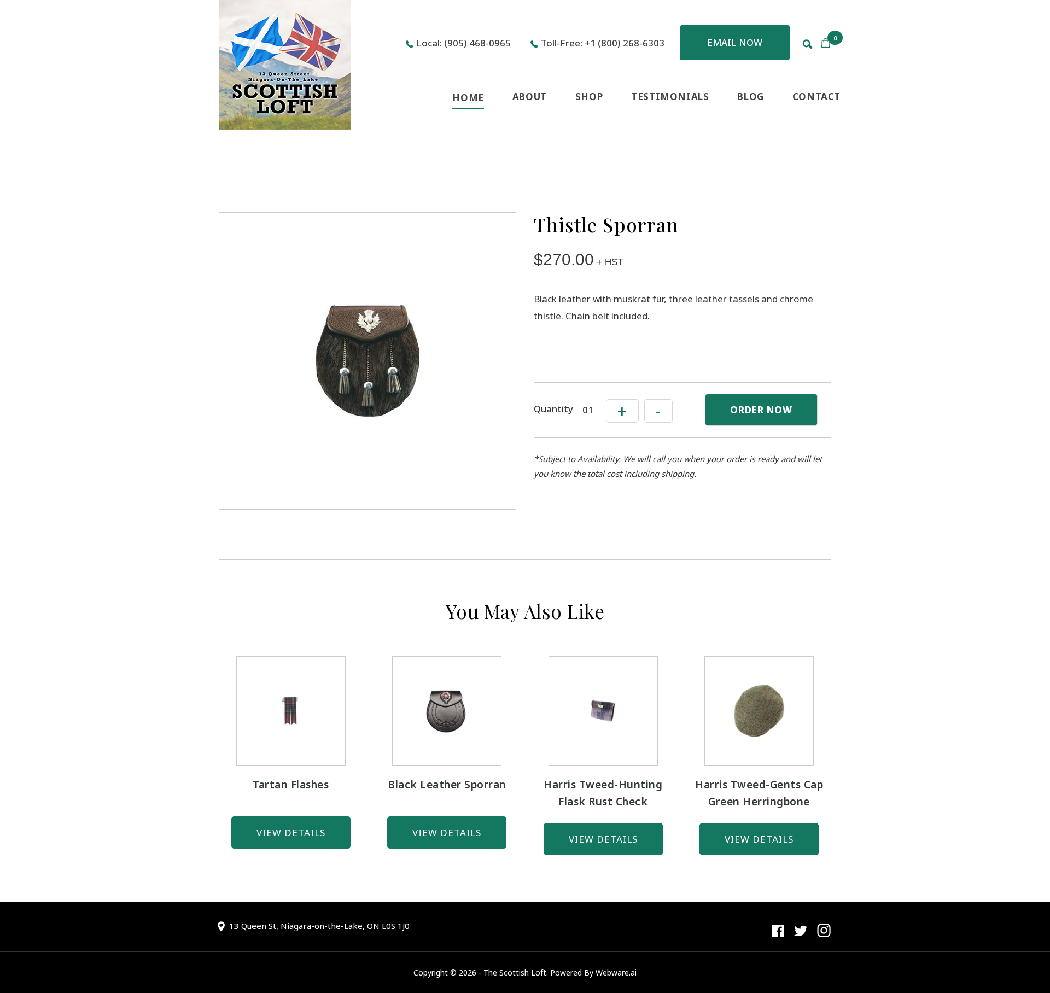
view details (290, 832)
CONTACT (816, 96)
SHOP (589, 96)
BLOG (750, 96)
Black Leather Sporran (447, 785)
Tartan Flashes (291, 785)
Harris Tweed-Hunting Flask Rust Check (603, 793)
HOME (467, 97)
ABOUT (529, 96)
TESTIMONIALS (670, 96)
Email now (734, 42)
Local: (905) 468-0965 (463, 43)
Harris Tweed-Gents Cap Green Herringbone (759, 793)
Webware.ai (616, 972)
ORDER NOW (761, 410)
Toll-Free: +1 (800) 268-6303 (602, 43)
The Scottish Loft (514, 972)
